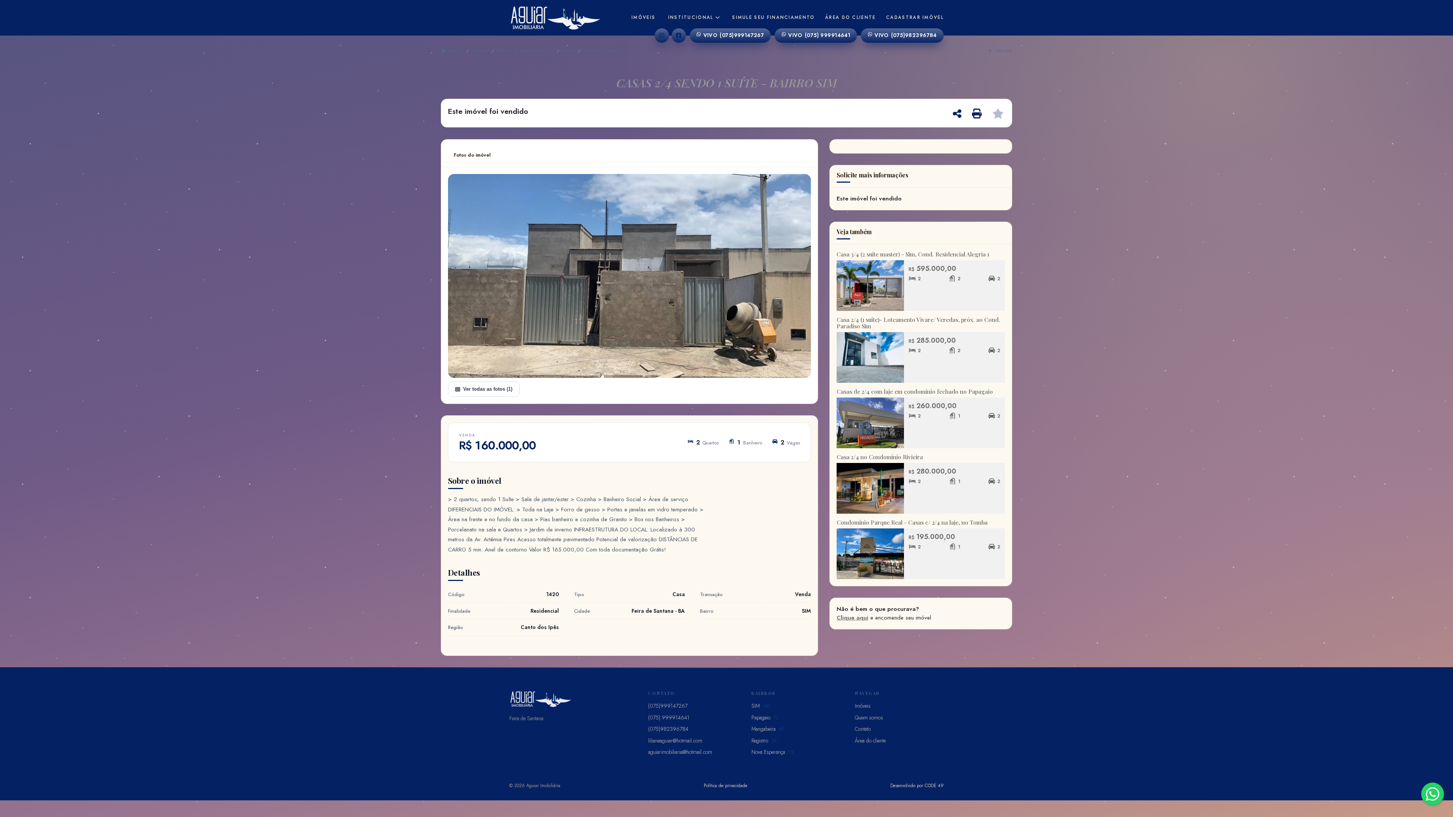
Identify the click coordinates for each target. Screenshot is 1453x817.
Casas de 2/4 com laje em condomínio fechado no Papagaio (915, 391)
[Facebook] (679, 35)
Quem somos (869, 717)
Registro (763, 740)
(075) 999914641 (819, 35)
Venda (480, 51)
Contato (863, 729)
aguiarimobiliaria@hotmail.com (680, 752)
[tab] (472, 155)
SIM (760, 706)
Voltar (1002, 51)
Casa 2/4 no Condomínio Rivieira (880, 457)
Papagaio (765, 717)
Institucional (691, 17)
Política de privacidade (725, 785)
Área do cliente (850, 17)
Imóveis (643, 17)
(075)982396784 (905, 35)
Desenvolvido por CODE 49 (917, 785)
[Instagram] (662, 35)
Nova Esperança (772, 752)
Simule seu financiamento (773, 17)
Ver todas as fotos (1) (487, 389)
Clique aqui (852, 618)
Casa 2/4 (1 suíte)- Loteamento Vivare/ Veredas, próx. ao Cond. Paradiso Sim (918, 323)
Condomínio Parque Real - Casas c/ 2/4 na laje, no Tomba (912, 522)
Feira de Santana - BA (525, 51)
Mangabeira (767, 729)
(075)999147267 (733, 35)
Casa (569, 51)
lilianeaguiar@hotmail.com (675, 740)
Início (455, 51)
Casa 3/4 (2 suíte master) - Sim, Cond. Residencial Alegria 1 (913, 254)
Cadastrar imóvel (915, 17)
